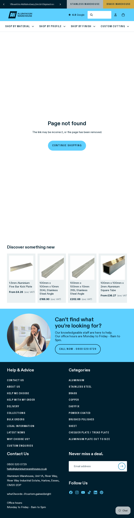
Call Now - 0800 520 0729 (78, 349)
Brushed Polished (81, 419)
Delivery (13, 406)
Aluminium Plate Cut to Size (89, 439)
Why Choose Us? (18, 439)
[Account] (115, 15)
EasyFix (74, 406)
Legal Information (20, 426)
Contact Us (15, 380)
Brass (73, 393)
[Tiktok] (89, 492)
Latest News (16, 432)
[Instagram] (77, 492)
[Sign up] (121, 466)
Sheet (73, 426)
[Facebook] (71, 492)
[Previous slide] (4, 4)
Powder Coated (80, 413)
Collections (16, 413)
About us (13, 386)
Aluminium (76, 380)
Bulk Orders (16, 419)
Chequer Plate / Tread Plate (89, 432)
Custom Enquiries (20, 446)
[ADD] (58, 274)
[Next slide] (60, 4)
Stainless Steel (80, 386)
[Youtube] (83, 492)
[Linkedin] (95, 492)
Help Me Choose (18, 393)
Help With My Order (21, 400)
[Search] (99, 15)
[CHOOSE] (28, 274)
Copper (74, 400)
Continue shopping (67, 145)
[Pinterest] (101, 492)
